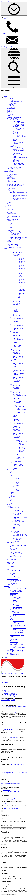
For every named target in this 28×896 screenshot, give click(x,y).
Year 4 (11, 225)
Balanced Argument (21, 444)
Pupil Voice (10, 544)
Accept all (9, 828)
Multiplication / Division (23, 291)
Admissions (10, 111)
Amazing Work (17, 335)
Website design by (11, 808)
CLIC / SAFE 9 (23, 261)
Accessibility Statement (12, 797)
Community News (11, 213)
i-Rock (14, 633)
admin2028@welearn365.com (11, 791)
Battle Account (23, 441)
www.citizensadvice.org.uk (11, 729)
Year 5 (11, 226)
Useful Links (16, 514)
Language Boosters (11, 560)
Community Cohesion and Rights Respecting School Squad (18, 546)
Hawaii (18, 454)
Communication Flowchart (13, 216)
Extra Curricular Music (18, 632)
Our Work (15, 321)
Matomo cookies (9, 866)
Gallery (18, 598)
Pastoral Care (10, 243)
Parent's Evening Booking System (15, 239)
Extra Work (16, 255)
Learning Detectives (15, 552)
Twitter (5, 19)
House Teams (10, 542)
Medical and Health (18, 152)
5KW (11, 376)
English (18, 295)
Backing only (16, 577)
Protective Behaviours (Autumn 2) (18, 621)
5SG (11, 384)
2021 (17, 479)
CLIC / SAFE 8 (23, 260)
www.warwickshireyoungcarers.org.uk (10, 783)
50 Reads (9, 506)
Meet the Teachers (17, 513)
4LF (11, 355)
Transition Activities (18, 516)
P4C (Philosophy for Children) (17, 625)
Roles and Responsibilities (13, 169)
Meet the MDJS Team (18, 523)
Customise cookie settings (19, 828)
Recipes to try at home (12, 579)
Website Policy (10, 800)
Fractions (21, 293)
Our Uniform (10, 113)
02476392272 (6, 790)
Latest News (10, 215)
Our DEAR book (17, 383)
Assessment (13, 594)
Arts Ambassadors (14, 558)
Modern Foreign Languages (17, 635)
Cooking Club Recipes (15, 580)
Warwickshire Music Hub (19, 630)
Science (15, 415)
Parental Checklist (14, 233)
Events (14, 366)
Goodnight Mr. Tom (21, 412)
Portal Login (13, 107)
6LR (11, 462)
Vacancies (9, 170)
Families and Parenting (18, 150)
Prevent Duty (13, 191)
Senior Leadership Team (16, 101)
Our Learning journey (18, 373)
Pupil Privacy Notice (12, 174)
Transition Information (12, 509)
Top (2, 811)
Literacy (15, 309)
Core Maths (16, 605)
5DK (11, 367)
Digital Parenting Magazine (16, 232)
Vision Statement (11, 108)
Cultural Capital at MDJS (16, 591)
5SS (11, 360)
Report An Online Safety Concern (18, 237)
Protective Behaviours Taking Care (18, 192)
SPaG (14, 486)
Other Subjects (16, 418)
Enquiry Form (16, 520)
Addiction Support (17, 153)
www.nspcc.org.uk (10, 722)
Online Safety (16, 121)
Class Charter (16, 303)
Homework (16, 419)
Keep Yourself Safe (14, 120)
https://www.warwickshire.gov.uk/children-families (13, 706)
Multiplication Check (18, 608)
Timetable (15, 304)
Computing (12, 611)
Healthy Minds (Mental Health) (17, 131)
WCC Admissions (17, 532)
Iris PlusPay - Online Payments (14, 246)
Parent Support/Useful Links (17, 149)
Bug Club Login (11, 504)
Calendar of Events (11, 208)
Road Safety (16, 127)
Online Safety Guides (15, 236)
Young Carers (13, 146)
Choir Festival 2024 (15, 570)
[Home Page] (12, 672)
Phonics (18, 297)
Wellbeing (15, 132)
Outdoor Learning (14, 642)
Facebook (6, 17)
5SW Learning (16, 394)
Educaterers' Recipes (15, 583)
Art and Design (14, 639)
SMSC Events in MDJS (19, 647)
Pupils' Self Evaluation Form (14, 117)
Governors (9, 204)
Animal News (10, 563)
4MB (11, 349)
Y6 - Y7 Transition (14, 531)
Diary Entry (22, 447)
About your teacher (18, 369)
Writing (15, 601)
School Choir (13, 229)
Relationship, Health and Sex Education (16, 184)
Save (14, 894)
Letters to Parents (11, 220)
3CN (11, 317)
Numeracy (15, 310)
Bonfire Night (13, 573)
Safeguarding (10, 190)
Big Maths (15, 311)
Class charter (16, 322)
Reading (18, 296)
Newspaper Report (22, 451)
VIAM (11, 574)
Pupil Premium (10, 187)
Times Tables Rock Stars (13, 507)
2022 (17, 485)
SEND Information (11, 181)
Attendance (9, 211)
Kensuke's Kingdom (21, 409)
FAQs (8, 110)
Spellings (15, 338)
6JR (11, 399)
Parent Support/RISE (18, 142)
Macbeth (18, 408)
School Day (10, 209)
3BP (11, 324)
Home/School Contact (12, 219)
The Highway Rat (20, 406)
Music (11, 626)
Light (17, 455)
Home (5, 96)
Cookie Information (11, 798)
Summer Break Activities (16, 167)
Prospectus (9, 173)
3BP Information (17, 327)
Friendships (16, 134)
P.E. (11, 618)
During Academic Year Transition (18, 521)
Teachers (12, 100)
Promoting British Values (13, 654)
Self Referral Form (17, 141)
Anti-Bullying (10, 562)
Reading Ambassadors (15, 556)
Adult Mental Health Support (17, 148)
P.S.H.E (12, 619)
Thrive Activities (14, 166)
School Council (14, 548)
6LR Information (17, 467)
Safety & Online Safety (18, 163)
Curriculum (6, 586)
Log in (5, 657)
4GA (11, 343)
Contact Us (9, 205)
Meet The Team (11, 99)
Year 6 (11, 227)
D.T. (11, 616)
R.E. (11, 640)
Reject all (3, 828)
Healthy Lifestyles (14, 145)
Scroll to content (5, 1)
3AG (11, 300)
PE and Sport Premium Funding (15, 185)
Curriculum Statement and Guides (18, 588)
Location (9, 115)
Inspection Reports (11, 180)
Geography (12, 637)
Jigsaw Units (16, 623)
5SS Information (17, 362)
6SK (11, 425)
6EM (11, 432)
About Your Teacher (18, 253)
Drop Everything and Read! (20, 460)
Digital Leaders (20, 122)
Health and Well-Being (12, 118)
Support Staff (13, 103)
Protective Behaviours (18, 125)
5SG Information (17, 387)
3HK (11, 307)
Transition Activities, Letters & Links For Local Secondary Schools (20, 537)
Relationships (16, 162)
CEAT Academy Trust (12, 201)
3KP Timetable (16, 254)
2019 (17, 478)
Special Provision (17, 539)
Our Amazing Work (18, 328)
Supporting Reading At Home (14, 247)
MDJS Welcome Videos (19, 511)
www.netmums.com (13, 737)
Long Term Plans (14, 593)
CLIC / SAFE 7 (23, 258)
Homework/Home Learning (14, 469)
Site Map (6, 794)
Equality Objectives (11, 176)
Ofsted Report (10, 177)
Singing (15, 629)
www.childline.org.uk (12, 712)
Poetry (20, 446)
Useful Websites (20, 124)
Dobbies (12, 572)
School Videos (10, 584)
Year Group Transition (15, 525)
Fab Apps (15, 143)
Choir (8, 569)
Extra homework (17, 461)
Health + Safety (11, 178)
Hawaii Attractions (20, 411)
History (12, 636)
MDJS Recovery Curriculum (17, 590)
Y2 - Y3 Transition (14, 510)
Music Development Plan (19, 628)
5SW (11, 391)
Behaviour (9, 212)
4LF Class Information (18, 357)
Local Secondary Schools (19, 534)
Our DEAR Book (17, 374)
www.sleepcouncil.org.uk (17, 764)
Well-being (12, 496)
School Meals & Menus (12, 244)
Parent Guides (10, 240)
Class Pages (10, 250)
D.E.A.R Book (17, 398)
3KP (11, 251)
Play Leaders (19, 135)
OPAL (11, 649)
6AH (11, 422)
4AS (11, 336)
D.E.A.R (15, 329)
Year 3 (11, 223)
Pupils (5, 248)
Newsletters (10, 218)
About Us (6, 97)
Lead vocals (16, 576)
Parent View (10, 241)
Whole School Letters (15, 222)
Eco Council (13, 549)
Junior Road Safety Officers (17, 553)
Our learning (16, 381)
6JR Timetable (16, 402)
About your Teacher (18, 334)
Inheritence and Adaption (20, 458)
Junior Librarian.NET (12, 559)
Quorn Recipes (13, 581)
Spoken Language (17, 597)
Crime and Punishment (21, 453)
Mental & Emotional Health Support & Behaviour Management (20, 159)
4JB (11, 331)
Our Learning (16, 299)
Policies (9, 202)
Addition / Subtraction (22, 288)
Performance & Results (12, 183)
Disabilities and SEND (18, 164)
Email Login (13, 106)
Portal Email (10, 104)
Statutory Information (9, 171)
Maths (17, 257)
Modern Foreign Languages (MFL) (15, 650)
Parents (5, 206)
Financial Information (12, 188)
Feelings (15, 139)
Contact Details (4, 682)
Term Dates (10, 114)
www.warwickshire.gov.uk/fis (8, 700)
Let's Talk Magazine (18, 194)
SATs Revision (10, 565)
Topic (14, 416)
